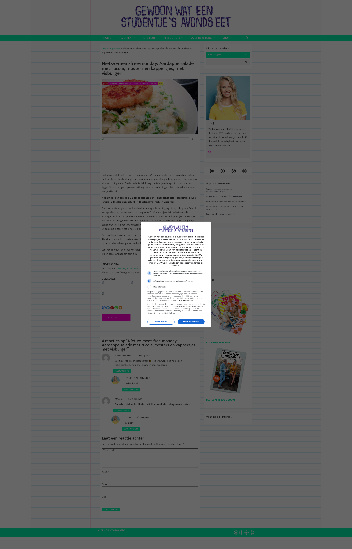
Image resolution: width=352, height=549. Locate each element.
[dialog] (176, 274)
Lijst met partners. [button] (186, 300)
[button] (176, 287)
